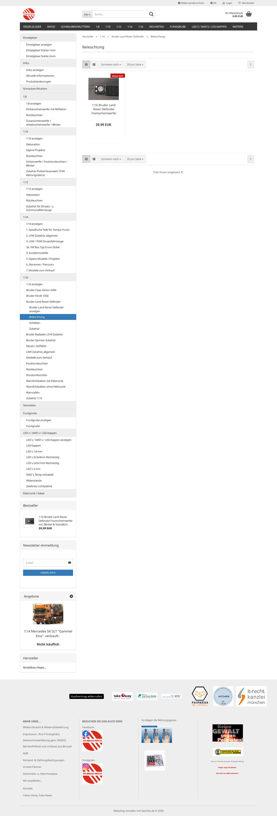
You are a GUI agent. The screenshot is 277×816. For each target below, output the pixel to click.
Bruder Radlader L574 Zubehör (44, 334)
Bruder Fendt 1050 (37, 296)
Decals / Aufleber (36, 346)
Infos (51, 26)
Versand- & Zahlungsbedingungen (43, 760)
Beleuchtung (37, 317)
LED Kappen (33, 445)
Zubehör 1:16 (34, 398)
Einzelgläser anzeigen (39, 44)
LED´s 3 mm (33, 469)
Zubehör (34, 328)
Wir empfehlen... (32, 780)
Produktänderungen (38, 81)
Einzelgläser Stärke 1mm (41, 50)
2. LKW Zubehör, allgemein (42, 235)
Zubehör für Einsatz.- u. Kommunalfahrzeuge (40, 208)
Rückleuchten (34, 115)
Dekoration (33, 144)
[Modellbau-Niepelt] (49, 14)
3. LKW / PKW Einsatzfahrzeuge (44, 241)
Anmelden (48, 572)
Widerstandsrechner (192, 3)
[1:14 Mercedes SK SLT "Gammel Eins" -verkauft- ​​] (48, 614)
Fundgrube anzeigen (38, 420)
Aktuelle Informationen (40, 75)
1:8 (97, 26)
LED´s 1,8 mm (34, 451)
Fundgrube (178, 26)
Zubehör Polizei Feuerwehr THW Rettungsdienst (45, 173)
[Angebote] (71, 596)
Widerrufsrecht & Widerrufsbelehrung (46, 727)
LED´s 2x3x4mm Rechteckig (42, 457)
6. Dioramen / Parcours (40, 264)
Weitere (238, 26)
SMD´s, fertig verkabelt (40, 474)
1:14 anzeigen (34, 224)
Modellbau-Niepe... (34, 667)
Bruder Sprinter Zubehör (41, 340)
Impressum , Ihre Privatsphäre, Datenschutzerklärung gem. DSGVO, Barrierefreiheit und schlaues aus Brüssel (47, 740)
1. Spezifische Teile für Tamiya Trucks (48, 229)
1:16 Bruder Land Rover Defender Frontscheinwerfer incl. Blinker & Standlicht (103, 109)
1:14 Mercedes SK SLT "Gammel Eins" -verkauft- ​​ (48, 633)
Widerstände (34, 480)
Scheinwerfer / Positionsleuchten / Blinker (46, 163)
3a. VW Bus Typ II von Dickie (43, 247)
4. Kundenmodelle (37, 253)
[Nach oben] (266, 810)
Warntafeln (33, 392)
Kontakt (28, 788)
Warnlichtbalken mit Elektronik (44, 381)
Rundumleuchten (36, 375)
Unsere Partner (32, 767)
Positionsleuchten (37, 363)
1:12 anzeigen (34, 189)
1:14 (129, 26)
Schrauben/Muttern (75, 26)
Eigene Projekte (35, 150)
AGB (25, 753)
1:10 (107, 26)
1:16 (140, 26)
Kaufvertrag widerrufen (86, 696)
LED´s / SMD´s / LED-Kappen (209, 26)
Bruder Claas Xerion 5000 (41, 290)
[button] (213, 3)
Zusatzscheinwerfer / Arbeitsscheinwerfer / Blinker (43, 122)
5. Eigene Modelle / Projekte (43, 259)
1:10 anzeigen (34, 138)
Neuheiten (156, 26)
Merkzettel (247, 3)
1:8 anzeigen (33, 103)
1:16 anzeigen (34, 284)
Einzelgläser (32, 26)
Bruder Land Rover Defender (43, 301)
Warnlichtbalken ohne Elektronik (45, 386)
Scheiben (34, 323)
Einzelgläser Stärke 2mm (41, 56)
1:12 (118, 26)
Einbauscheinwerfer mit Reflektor (46, 109)
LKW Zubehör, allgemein (40, 352)
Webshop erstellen (125, 811)
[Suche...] (151, 14)
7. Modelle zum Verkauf (40, 270)
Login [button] (228, 3)
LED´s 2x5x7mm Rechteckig (42, 463)
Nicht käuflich (48, 644)
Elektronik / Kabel (33, 493)
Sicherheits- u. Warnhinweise (40, 774)
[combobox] (111, 64)
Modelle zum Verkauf (39, 357)
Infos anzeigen (35, 70)
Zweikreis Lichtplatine (39, 486)
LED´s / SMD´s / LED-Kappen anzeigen (48, 440)
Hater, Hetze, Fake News (37, 795)
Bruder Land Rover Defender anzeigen (46, 309)
